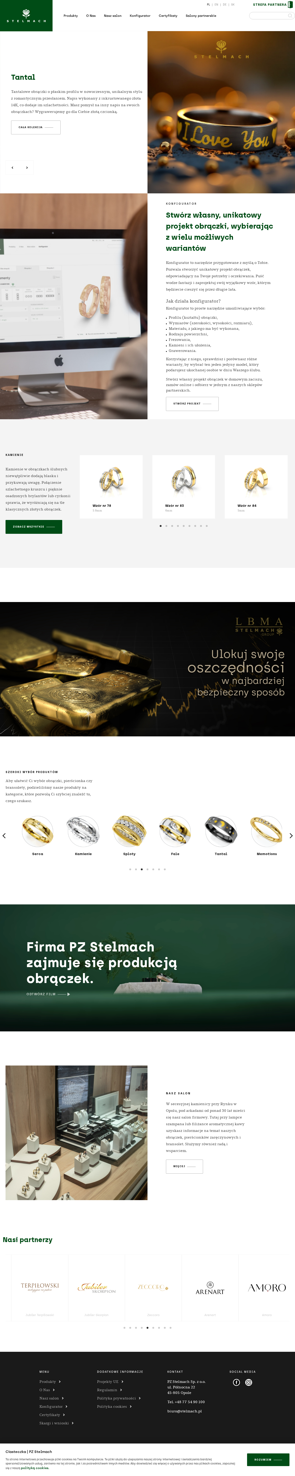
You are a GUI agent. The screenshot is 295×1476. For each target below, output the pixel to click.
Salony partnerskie (201, 16)
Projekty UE (108, 1381)
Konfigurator (140, 16)
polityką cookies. (35, 1468)
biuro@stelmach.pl (184, 1411)
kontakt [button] (175, 1371)
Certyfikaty (168, 16)
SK (233, 4)
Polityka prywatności (116, 1398)
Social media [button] (243, 1371)
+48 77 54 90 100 (190, 1402)
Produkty (71, 16)
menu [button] (44, 1371)
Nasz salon (112, 16)
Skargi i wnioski (54, 1423)
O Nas (91, 16)
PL (208, 4)
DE (225, 4)
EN (216, 4)
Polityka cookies (112, 1406)
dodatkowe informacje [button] (120, 1371)
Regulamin (107, 1390)
